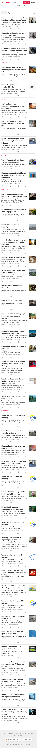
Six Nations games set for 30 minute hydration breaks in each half (13, 70)
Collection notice (19, 735)
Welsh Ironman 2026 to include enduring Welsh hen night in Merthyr (13, 364)
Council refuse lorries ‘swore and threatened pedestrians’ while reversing (13, 242)
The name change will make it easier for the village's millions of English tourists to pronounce (13, 684)
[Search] (34, 13)
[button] (3, 6)
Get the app (27, 740)
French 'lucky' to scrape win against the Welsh (11, 648)
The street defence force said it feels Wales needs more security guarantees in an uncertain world (14, 402)
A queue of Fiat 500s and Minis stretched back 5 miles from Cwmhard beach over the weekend (14, 336)
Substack (9, 744)
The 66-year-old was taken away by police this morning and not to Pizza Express (12, 576)
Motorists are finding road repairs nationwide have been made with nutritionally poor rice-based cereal (12, 622)
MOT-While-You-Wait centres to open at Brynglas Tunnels (13, 462)
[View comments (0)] (11, 29)
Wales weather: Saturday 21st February (12, 523)
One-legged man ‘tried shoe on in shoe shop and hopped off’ (13, 587)
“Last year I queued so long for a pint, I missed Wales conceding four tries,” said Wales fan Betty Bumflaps (13, 75)
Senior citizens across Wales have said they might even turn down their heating (14, 111)
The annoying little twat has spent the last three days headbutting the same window (13, 90)
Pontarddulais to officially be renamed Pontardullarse (12, 680)
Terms (30, 733)
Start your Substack (14, 740)
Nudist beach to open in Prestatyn (10, 226)
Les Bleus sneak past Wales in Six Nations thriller (11, 652)
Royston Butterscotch (13, 26)
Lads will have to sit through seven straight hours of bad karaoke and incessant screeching (12, 369)
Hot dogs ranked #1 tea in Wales (13, 257)
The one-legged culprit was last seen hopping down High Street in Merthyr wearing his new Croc (13, 591)
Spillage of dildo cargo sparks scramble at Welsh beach (12, 332)
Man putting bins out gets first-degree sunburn (13, 447)
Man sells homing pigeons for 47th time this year (12, 34)
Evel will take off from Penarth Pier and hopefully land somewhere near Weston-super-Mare (14, 291)
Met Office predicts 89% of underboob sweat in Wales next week (13, 123)
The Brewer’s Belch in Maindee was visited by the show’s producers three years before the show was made (13, 512)
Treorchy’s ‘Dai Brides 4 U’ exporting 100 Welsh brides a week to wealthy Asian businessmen (12, 540)
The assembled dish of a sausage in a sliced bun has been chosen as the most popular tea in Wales (13, 260)
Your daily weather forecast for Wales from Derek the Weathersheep (12, 421)
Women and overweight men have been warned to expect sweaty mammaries (13, 129)
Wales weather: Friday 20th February (11, 556)
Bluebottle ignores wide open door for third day (12, 86)
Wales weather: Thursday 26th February (13, 417)
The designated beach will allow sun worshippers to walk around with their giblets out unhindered (13, 230)
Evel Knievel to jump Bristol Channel (11, 287)
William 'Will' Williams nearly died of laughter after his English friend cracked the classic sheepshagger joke (13, 386)
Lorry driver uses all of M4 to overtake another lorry (12, 432)
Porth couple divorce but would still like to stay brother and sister (14, 195)
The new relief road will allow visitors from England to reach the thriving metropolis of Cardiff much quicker (12, 215)
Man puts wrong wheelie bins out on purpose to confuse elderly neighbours (13, 175)
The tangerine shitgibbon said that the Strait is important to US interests (13, 276)
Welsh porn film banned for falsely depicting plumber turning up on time (14, 712)
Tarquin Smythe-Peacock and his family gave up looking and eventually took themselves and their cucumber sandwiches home (13, 700)
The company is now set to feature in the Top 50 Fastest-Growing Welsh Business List (14, 545)
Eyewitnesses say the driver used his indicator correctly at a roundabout (12, 304)
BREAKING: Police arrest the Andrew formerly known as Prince (14, 571)
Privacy (25, 733)
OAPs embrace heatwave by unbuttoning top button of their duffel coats (13, 106)
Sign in (33, 2)
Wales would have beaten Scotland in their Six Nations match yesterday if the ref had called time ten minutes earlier (13, 497)
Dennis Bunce (10, 500)
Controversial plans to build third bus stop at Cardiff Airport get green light (13, 664)
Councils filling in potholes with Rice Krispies (13, 617)
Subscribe (26, 2)
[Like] (2, 96)
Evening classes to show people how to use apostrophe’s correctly (13, 316)
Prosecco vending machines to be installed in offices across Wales (14, 19)
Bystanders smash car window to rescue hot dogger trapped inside (14, 49)
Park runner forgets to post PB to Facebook (13, 347)
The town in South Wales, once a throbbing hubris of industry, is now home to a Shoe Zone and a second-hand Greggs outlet (14, 163)
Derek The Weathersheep (16, 424)
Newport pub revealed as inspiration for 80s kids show (12, 508)
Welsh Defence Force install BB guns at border (13, 397)
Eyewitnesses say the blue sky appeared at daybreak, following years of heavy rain (13, 637)
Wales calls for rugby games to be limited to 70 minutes (13, 493)
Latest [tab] (4, 13)
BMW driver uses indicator (11, 301)
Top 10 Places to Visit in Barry (12, 160)
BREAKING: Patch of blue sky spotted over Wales (12, 633)
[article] (18, 23)
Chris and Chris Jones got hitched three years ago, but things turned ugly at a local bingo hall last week (13, 200)
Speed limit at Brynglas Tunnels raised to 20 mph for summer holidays (13, 141)
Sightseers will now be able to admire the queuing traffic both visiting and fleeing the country (14, 146)
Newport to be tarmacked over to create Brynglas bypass (13, 211)
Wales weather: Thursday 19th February (12, 602)
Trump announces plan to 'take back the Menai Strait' (13, 271)
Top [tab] (9, 13)
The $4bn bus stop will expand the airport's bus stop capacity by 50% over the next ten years (13, 669)
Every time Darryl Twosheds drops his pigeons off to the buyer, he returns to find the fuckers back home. (13, 38)
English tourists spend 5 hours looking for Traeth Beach (13, 696)
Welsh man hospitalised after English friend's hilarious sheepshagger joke (12, 381)
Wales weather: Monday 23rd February (12, 478)
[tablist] (6, 13)
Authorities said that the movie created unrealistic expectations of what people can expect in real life (13, 717)
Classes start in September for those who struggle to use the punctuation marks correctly (14, 321)
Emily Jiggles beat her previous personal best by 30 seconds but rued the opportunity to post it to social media (13, 352)
